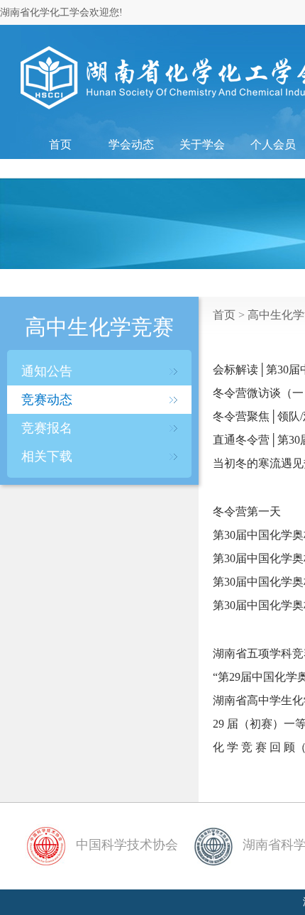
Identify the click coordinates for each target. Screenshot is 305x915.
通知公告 (46, 371)
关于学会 (202, 144)
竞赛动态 (46, 400)
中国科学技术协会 (125, 845)
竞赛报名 (46, 428)
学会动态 (131, 144)
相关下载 (46, 456)
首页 (60, 144)
